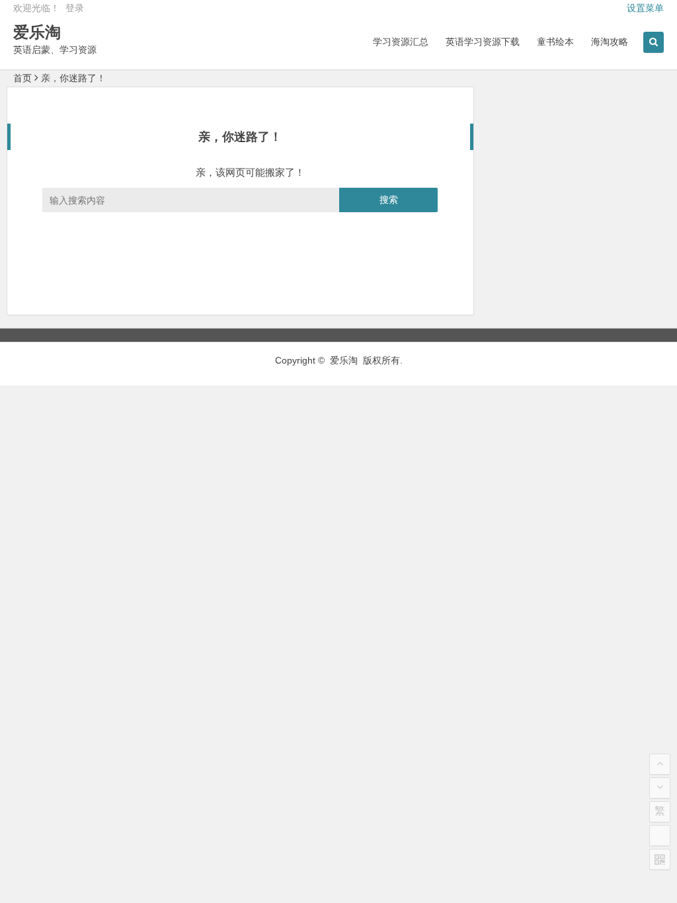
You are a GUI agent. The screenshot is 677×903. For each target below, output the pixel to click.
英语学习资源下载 (483, 41)
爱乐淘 (37, 32)
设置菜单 (645, 8)
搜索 (388, 199)
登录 (74, 8)
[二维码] (659, 859)
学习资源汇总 (400, 41)
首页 (22, 78)
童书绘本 (555, 41)
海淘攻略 (609, 41)
